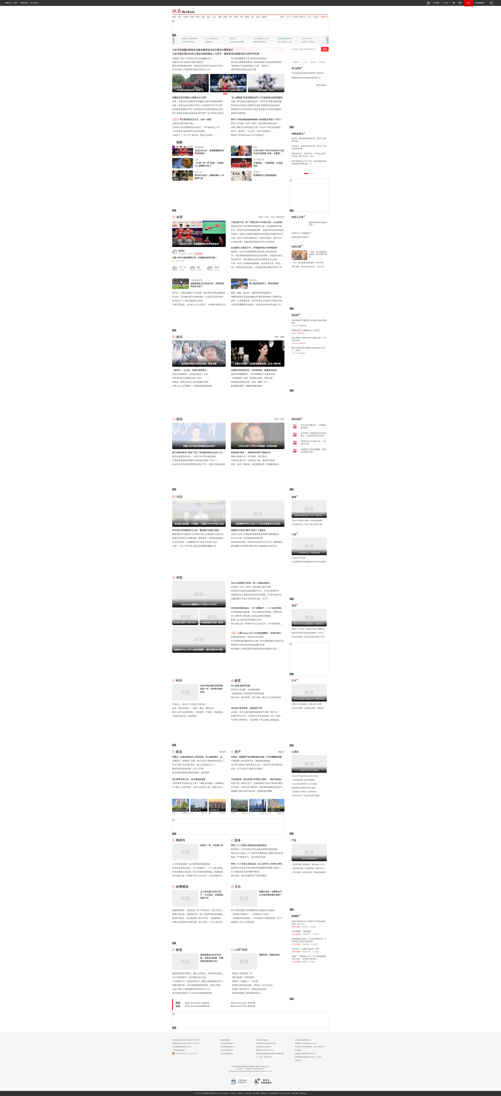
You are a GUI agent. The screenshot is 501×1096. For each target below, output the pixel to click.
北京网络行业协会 (262, 1040)
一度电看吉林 (178, 66)
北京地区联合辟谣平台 (263, 1047)
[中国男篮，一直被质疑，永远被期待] (241, 163)
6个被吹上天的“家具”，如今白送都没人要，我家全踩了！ (198, 787)
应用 (15, 3)
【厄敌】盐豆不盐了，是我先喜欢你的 (248, 989)
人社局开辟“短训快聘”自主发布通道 (188, 131)
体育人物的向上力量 (285, 42)
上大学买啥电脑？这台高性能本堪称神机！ (192, 864)
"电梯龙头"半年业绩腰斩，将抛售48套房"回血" (313, 450)
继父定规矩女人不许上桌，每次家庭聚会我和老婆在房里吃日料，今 (309, 162)
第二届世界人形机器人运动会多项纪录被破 (251, 616)
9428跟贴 (314, 944)
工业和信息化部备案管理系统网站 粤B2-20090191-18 (250, 1066)
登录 (468, 3)
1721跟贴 (315, 952)
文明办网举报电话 (226, 1054)
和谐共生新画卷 (238, 113)
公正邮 (288, 17)
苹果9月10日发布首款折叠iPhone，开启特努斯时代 (255, 591)
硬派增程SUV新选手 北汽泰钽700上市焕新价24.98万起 (197, 534)
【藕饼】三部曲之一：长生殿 (244, 981)
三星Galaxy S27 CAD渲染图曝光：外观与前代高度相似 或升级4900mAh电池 (260, 633)
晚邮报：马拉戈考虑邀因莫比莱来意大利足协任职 (254, 251)
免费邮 (282, 17)
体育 (179, 17)
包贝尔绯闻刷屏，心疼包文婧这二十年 (190, 374)
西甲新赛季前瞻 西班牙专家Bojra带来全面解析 (258, 127)
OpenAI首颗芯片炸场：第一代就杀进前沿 (256, 123)
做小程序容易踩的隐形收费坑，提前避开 (191, 772)
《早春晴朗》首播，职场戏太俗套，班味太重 (252, 378)
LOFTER (241, 949)
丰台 (192, 813)
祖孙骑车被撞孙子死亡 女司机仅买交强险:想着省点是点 (197, 109)
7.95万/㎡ (244, 813)
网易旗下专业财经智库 (189, 39)
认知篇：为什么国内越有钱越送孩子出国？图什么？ (255, 712)
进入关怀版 (34, 3)
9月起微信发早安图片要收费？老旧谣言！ (309, 73)
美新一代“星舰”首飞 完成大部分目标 (248, 857)
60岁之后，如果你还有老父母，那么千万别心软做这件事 (309, 147)
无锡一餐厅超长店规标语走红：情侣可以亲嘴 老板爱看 (256, 101)
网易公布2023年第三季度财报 (243, 1006)
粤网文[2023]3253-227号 (264, 1050)
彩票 (192, 17)
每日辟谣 (296, 68)
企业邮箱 (316, 17)
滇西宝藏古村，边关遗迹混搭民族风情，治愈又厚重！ (197, 985)
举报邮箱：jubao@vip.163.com (306, 1043)
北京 (252, 17)
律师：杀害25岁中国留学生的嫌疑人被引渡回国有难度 (197, 101)
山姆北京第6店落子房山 (183, 123)
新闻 (174, 17)
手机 (233, 633)
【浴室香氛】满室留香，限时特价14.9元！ (309, 864)
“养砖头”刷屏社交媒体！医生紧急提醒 (307, 520)
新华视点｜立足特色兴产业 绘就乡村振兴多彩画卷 (254, 849)
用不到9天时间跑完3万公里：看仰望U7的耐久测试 (195, 530)
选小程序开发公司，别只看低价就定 (189, 779)
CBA (266, 217)
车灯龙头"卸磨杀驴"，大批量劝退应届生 (313, 426)
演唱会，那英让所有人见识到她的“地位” (190, 382)
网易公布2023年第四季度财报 (197, 1006)
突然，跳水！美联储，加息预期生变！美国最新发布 (255, 464)
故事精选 (182, 886)
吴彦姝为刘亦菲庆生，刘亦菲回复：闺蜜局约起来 (254, 370)
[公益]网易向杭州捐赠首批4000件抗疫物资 (309, 562)
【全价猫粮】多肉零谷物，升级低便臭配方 (309, 872)
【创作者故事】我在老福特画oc (245, 993)
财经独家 (296, 419)
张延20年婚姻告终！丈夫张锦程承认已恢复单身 (253, 374)
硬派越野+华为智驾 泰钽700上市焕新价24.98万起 (254, 546)
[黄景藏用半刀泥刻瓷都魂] (241, 175)
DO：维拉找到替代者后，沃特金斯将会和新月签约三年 (256, 267)
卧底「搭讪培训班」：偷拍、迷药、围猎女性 (193, 708)
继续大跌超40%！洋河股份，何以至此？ (250, 456)
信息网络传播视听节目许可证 (305, 1054)
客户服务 (256, 1093)
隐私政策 (264, 1093)
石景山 (233, 813)
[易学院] (301, 85)
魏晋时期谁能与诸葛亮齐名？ (318, 223)
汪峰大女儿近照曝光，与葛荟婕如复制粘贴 (192, 386)
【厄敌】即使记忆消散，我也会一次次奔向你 (252, 985)
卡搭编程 (295, 17)
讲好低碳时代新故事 (285, 39)
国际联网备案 (225, 1040)
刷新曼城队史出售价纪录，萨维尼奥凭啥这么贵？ (207, 284)
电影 (277, 337)
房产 (230, 17)
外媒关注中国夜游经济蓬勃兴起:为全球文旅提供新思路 (256, 62)
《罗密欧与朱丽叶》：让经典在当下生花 (250, 914)
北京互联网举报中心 (227, 1043)
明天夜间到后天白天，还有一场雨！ (196, 119)
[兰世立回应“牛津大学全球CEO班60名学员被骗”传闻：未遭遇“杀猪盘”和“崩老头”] (241, 151)
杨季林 (181, 251)
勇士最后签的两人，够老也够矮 (263, 283)
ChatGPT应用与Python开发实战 (305, 776)
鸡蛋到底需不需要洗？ (301, 237)
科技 (203, 17)
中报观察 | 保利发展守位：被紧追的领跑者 (250, 761)
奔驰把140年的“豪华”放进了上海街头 (248, 530)
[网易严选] (446, 3)
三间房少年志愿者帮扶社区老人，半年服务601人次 (196, 127)
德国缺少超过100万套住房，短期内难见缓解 (251, 791)
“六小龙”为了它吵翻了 (249, 135)
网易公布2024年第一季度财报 (243, 1003)
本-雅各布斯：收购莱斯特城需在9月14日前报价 (253, 242)
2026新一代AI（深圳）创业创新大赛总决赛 (251, 587)
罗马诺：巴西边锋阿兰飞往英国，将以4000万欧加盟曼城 (198, 293)
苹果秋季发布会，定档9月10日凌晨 (247, 637)
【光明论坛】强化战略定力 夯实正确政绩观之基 (253, 58)
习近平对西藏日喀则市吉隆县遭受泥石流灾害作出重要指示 (202, 50)
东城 (269, 813)
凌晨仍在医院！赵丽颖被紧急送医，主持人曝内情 (260, 131)
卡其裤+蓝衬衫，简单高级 (184, 716)
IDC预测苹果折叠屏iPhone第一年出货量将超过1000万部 (257, 641)
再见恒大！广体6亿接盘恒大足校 (187, 301)
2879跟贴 (315, 934)
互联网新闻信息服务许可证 (181, 1047)
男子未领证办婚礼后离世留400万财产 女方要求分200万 (198, 113)
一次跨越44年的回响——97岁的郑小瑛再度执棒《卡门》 (257, 918)
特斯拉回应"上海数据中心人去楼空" (306, 330)
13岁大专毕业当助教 (237, 42)
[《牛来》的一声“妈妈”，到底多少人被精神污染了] (182, 163)
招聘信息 (248, 1093)
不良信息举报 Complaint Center (280, 1093)
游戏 (294, 605)
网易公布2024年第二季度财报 (197, 1003)
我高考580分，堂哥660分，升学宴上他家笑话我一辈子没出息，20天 (308, 155)
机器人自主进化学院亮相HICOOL (246, 620)
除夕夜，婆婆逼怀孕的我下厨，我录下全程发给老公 (309, 139)
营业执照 (298, 1050)
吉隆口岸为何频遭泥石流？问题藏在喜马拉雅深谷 (195, 58)
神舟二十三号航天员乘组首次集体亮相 (248, 845)
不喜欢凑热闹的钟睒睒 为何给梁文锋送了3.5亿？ (194, 460)
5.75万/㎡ (263, 813)
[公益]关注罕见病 (298, 558)
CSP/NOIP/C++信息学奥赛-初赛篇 (305, 796)
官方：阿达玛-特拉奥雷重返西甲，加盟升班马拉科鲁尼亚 (257, 230)
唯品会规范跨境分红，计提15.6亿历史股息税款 (194, 456)
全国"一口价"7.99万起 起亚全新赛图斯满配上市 (194, 546)
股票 (277, 419)
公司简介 (233, 1093)
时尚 (179, 680)
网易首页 (8, 3)
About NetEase (223, 1093)
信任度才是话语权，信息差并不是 (246, 708)
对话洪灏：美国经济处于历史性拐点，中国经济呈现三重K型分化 (313, 434)
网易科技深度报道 (260, 42)
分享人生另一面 (307, 39)
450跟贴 (312, 962)
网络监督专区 (320, 10)
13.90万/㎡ (280, 813)
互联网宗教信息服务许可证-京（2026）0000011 (309, 1058)
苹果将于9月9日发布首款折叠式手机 (248, 645)
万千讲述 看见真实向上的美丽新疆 (247, 69)
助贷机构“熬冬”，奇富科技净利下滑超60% (251, 452)
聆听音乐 (233, 39)
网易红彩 (302, 17)
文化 (214, 17)
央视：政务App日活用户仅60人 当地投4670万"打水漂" (197, 105)
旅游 (179, 949)
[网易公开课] (437, 3)
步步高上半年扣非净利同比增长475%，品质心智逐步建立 (199, 464)
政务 (258, 17)
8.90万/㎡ (186, 813)
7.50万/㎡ (204, 813)
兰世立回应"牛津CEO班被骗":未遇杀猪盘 (256, 119)
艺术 (294, 680)
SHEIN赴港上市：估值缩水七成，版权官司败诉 (253, 460)
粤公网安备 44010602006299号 (186, 1054)
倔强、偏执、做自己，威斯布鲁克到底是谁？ (252, 293)
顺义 (210, 813)
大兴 (250, 813)
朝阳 (173, 813)
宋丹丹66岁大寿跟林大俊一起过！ (188, 378)
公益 (294, 534)
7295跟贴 (312, 927)
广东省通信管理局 (178, 1050)
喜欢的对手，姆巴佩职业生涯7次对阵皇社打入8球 (254, 259)
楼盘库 (281, 752)
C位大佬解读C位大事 (261, 39)
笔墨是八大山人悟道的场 (242, 922)
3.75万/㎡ (222, 813)
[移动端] (428, 3)
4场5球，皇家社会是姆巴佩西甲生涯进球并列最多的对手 (257, 234)
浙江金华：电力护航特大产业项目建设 (248, 875)
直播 (220, 17)
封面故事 (209, 42)
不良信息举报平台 (226, 1050)
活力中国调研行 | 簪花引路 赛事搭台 (189, 62)
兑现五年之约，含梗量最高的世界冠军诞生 (209, 151)
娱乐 (209, 17)
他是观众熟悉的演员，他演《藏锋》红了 (250, 382)
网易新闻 (183, 10)
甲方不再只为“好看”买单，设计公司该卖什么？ (193, 765)
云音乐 (309, 17)
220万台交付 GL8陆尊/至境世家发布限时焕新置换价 (255, 534)
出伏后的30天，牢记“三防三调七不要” (307, 524)
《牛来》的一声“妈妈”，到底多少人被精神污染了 (209, 164)
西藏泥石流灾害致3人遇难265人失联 (189, 97)
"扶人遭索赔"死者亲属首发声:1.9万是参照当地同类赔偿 (256, 97)
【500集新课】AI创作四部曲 (303, 780)
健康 (247, 17)
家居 (236, 17)
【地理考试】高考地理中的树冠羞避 (247, 693)
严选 (294, 840)
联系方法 (241, 1093)
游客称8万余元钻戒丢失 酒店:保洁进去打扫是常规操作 (256, 109)
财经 (198, 17)
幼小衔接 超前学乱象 (240, 686)
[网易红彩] (221, 252)
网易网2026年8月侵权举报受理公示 (306, 78)
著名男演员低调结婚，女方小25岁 (188, 769)
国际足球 (280, 217)
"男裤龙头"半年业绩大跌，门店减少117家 (313, 442)
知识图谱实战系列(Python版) (303, 788)
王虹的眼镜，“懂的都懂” (301, 931)
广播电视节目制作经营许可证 (266, 1043)
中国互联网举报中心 (227, 1047)
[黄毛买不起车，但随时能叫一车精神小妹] (182, 175)
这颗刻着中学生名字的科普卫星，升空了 (250, 599)
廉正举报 (295, 1093)
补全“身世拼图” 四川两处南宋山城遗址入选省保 (253, 910)
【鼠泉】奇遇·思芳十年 (241, 973)
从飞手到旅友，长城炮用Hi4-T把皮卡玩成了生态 (194, 542)
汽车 (241, 17)
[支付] (454, 3)
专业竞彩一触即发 (308, 42)
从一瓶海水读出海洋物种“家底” (245, 872)
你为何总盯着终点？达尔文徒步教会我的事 (192, 993)
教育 (225, 17)
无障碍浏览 (24, 3)
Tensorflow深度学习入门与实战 (304, 784)
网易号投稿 (321, 85)
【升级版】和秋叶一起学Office (304, 792)
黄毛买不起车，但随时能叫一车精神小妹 (209, 176)
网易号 (264, 17)
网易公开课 (297, 217)
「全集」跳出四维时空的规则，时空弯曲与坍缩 (318, 254)
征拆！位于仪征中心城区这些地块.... (247, 769)
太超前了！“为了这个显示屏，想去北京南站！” (193, 135)
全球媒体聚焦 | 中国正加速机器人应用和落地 (251, 66)
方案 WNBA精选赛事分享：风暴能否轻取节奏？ (194, 257)
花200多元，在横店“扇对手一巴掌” (306, 949)
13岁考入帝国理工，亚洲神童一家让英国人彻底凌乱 (255, 720)
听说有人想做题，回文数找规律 (245, 689)
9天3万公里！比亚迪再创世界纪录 (247, 538)
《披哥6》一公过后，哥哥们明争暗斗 (189, 370)
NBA (261, 217)
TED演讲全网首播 (188, 42)
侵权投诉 (303, 1093)
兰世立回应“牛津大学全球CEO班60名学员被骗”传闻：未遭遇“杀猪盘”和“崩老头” (268, 152)
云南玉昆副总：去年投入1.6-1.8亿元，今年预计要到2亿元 (199, 304)
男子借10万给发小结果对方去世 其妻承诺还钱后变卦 (255, 105)
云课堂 (295, 752)
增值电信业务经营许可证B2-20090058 (185, 1043)
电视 (282, 337)
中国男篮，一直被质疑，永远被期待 (268, 164)
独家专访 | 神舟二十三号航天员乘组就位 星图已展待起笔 (257, 853)
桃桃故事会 (297, 133)
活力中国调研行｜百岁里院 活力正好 (189, 977)
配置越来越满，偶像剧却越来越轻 (246, 386)
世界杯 (186, 17)
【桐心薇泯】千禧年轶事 (242, 977)
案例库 (222, 752)
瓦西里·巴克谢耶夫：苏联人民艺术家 (306, 704)
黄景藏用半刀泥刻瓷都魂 (264, 175)
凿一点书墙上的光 (212, 39)
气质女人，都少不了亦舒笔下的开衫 (189, 704)
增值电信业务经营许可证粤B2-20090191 (186, 1040)
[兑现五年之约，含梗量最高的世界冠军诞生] (182, 151)
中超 (272, 217)
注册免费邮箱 (479, 3)
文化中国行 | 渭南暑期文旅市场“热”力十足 (191, 69)
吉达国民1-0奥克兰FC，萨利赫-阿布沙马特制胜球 (254, 248)
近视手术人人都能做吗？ (302, 233)
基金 (282, 419)
